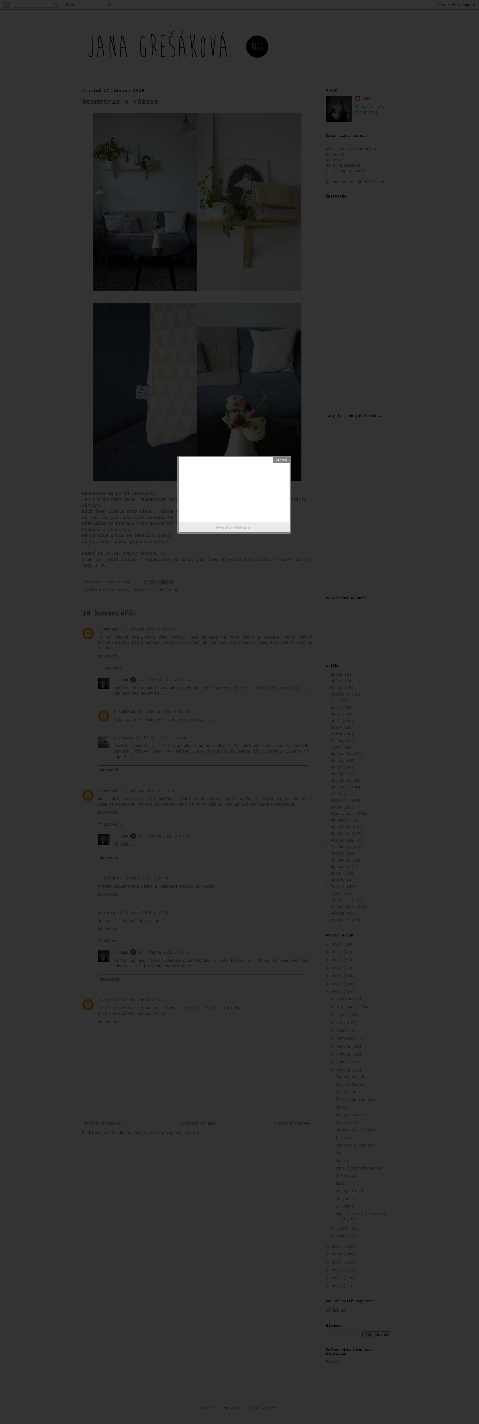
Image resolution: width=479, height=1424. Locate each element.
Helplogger (242, 528)
